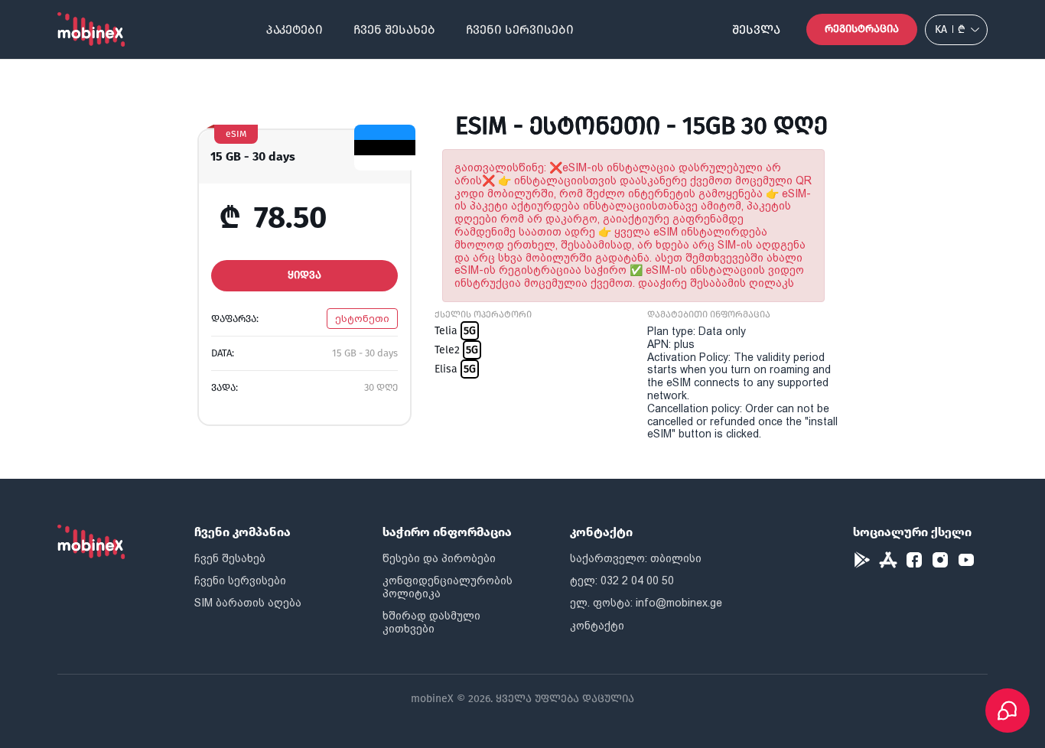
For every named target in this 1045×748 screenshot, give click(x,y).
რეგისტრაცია (862, 28)
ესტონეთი (362, 318)
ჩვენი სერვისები (520, 29)
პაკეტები (294, 29)
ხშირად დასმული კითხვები (431, 622)
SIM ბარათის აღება (247, 603)
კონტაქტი (597, 626)
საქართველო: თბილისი (636, 558)
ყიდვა (304, 274)
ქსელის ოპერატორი (483, 314)
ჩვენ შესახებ (394, 29)
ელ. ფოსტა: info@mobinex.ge (646, 603)
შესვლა (756, 29)
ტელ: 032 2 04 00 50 (622, 580)
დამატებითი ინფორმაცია (708, 314)
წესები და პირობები (439, 558)
